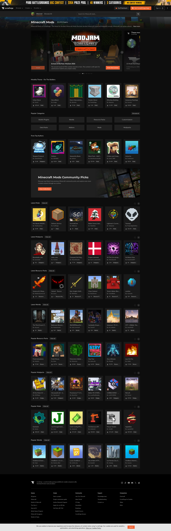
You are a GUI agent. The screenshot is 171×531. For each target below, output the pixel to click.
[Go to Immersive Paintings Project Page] (132, 95)
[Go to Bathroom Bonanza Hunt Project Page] (58, 320)
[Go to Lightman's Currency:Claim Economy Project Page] (113, 218)
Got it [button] (131, 527)
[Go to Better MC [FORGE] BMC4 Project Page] (95, 388)
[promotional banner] (85, 2)
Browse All (48, 14)
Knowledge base (102, 496)
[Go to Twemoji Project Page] (132, 218)
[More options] (167, 8)
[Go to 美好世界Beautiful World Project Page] (76, 320)
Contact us (101, 502)
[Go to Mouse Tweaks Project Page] (113, 422)
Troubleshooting (102, 499)
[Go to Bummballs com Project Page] (39, 252)
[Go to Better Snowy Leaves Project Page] (95, 218)
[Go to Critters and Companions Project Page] (113, 151)
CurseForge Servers (80, 514)
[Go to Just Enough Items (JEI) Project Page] (58, 422)
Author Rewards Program (60, 502)
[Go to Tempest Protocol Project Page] (39, 151)
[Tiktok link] (125, 483)
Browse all (135, 113)
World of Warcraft (36, 502)
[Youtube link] (129, 483)
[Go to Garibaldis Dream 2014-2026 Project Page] (95, 320)
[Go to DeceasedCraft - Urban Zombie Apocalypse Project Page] (58, 388)
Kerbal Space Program (37, 511)
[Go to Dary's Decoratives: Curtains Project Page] (76, 95)
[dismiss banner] (168, 3)
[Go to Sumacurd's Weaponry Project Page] (39, 286)
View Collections (44, 189)
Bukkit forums (79, 511)
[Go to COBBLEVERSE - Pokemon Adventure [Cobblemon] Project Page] (113, 388)
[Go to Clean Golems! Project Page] (95, 286)
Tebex (121, 502)
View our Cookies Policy (93, 528)
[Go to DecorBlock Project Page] (58, 95)
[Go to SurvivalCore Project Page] (76, 218)
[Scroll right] (138, 203)
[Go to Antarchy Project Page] (132, 151)
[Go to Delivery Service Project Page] (58, 218)
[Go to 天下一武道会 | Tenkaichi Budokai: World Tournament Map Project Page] (132, 320)
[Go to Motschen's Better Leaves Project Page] (76, 354)
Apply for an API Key (59, 505)
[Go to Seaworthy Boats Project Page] (76, 151)
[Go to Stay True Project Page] (95, 354)
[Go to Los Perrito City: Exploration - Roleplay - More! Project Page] (113, 456)
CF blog (77, 502)
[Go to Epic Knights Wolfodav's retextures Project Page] (76, 286)
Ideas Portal (78, 499)
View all (44, 203)
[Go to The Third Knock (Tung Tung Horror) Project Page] (39, 320)
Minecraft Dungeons (36, 514)
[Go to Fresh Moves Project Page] (58, 354)
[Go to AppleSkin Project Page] (132, 422)
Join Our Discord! (80, 496)
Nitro (121, 505)
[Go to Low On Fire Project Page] (132, 354)
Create (27, 8)
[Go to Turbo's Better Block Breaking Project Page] (113, 286)
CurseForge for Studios (126, 499)
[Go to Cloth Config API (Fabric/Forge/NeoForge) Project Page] (76, 422)
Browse (18, 8)
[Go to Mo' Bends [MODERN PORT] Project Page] (39, 218)
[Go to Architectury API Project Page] (95, 422)
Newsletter (78, 505)
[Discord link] (132, 483)
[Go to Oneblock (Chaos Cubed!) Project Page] (39, 456)
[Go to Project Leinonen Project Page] (95, 252)
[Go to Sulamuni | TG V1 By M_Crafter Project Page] (113, 320)
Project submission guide (60, 499)
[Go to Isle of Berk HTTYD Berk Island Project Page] (95, 456)
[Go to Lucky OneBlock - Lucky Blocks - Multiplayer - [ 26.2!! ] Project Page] (76, 456)
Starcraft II (34, 508)
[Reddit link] (139, 483)
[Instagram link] (122, 483)
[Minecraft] (33, 14)
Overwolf (122, 496)
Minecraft (33, 499)
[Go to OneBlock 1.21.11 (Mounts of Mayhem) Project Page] (58, 456)
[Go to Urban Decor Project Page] (39, 95)
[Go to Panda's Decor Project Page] (95, 95)
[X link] (135, 483)
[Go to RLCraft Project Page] (132, 388)
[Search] (138, 14)
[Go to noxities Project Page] (132, 286)
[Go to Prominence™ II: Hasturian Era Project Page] (76, 388)
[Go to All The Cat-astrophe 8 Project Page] (113, 252)
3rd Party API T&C (58, 508)
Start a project (57, 496)
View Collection (108, 67)
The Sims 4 (34, 505)
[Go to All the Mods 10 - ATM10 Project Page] (39, 388)
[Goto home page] (8, 8)
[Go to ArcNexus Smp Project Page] (132, 252)
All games (33, 496)
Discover (39, 14)
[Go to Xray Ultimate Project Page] (113, 354)
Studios (36, 8)
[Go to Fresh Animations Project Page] (39, 354)
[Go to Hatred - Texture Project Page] (58, 286)
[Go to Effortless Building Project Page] (113, 95)
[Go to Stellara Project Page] (58, 151)
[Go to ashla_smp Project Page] (58, 252)
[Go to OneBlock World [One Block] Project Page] (132, 456)
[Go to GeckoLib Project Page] (39, 422)
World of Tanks (35, 517)
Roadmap (78, 508)
